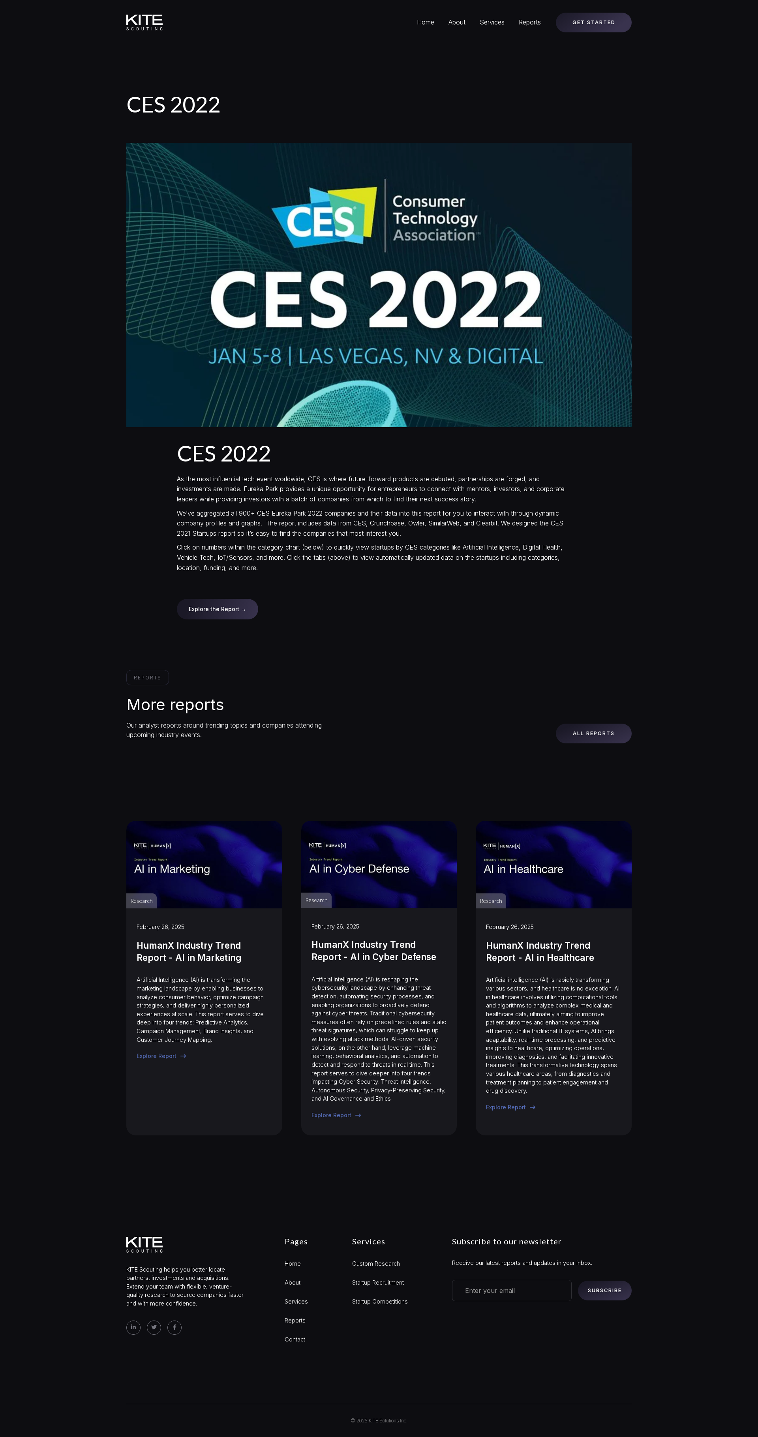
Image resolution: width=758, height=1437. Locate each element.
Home (425, 22)
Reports (530, 22)
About (456, 22)
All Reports (594, 733)
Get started (593, 22)
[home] (144, 22)
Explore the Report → (217, 609)
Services (492, 22)
